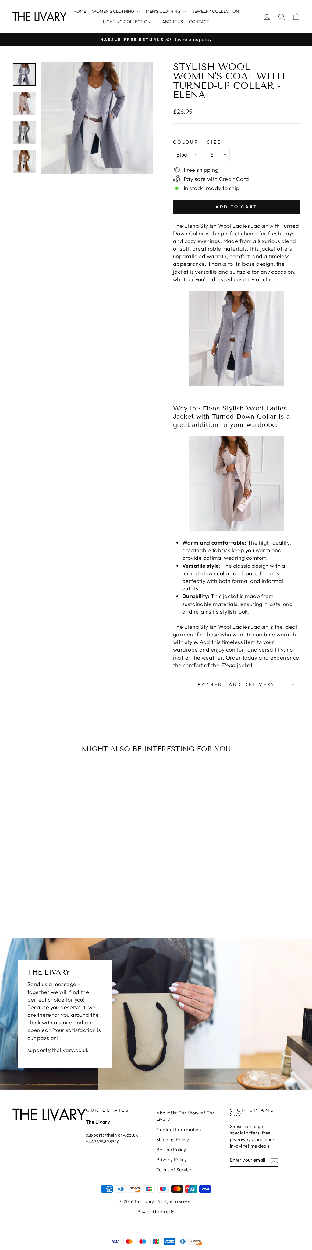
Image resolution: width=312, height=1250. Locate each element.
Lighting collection (127, 21)
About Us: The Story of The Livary (185, 1116)
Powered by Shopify (156, 1211)
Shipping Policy (172, 1139)
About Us (172, 21)
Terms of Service (174, 1169)
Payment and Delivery (236, 684)
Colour (186, 142)
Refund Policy (171, 1149)
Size (214, 142)
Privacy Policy (171, 1159)
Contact (199, 21)
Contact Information (178, 1129)
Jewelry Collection (215, 11)
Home (79, 11)
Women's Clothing (113, 11)
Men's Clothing (164, 11)
